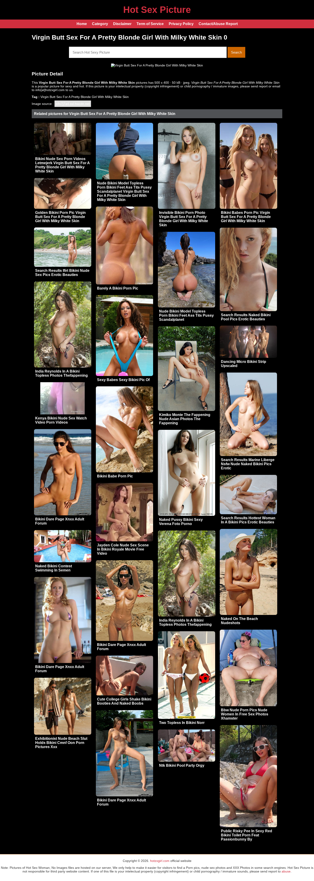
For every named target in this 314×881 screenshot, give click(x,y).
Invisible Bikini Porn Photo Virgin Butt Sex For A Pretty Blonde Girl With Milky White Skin (183, 219)
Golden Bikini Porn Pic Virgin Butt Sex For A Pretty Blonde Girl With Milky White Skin (60, 217)
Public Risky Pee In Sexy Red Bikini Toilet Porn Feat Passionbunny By (246, 835)
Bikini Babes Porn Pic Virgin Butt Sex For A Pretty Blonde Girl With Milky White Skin (246, 217)
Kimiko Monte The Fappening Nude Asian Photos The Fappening (184, 419)
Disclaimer (122, 24)
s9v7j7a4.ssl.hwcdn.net (73, 104)
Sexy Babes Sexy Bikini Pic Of (123, 380)
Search (236, 52)
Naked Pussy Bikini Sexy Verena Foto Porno (181, 522)
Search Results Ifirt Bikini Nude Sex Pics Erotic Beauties (62, 273)
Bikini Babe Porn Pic (115, 476)
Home (82, 24)
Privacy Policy (181, 24)
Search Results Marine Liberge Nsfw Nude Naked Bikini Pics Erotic (247, 464)
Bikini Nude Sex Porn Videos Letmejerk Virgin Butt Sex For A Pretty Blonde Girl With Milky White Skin (62, 165)
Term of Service (150, 24)
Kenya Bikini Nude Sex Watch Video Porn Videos (61, 420)
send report (259, 86)
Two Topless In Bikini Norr (182, 723)
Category (100, 24)
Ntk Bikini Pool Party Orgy (181, 765)
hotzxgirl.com (159, 861)
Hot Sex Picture (157, 10)
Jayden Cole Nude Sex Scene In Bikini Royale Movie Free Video (123, 549)
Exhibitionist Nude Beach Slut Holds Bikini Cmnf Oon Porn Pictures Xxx (61, 743)
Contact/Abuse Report (218, 24)
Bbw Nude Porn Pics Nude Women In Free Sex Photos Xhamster (244, 714)
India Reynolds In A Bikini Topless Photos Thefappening (61, 373)
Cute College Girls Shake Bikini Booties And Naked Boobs (124, 701)
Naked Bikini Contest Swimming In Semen (53, 568)
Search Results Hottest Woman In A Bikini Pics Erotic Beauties (248, 520)
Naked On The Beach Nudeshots (239, 621)
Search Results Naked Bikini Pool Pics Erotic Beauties (246, 317)
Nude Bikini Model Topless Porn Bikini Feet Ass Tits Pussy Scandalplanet (186, 315)
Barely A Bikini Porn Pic (117, 288)
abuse (286, 871)
